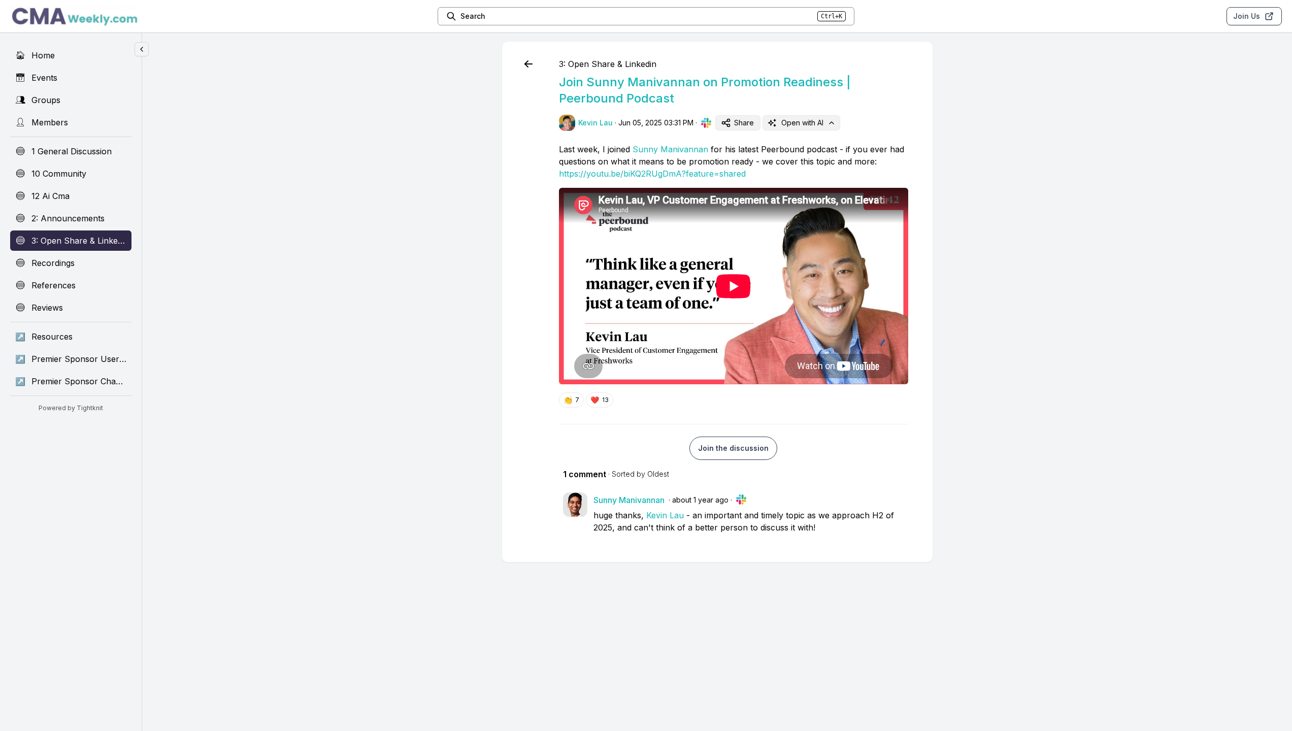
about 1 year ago (700, 499)
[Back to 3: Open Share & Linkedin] (528, 64)
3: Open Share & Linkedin (607, 64)
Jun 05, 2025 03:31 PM (655, 122)
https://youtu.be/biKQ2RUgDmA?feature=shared (652, 174)
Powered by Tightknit (71, 408)
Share (744, 122)
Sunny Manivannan (670, 149)
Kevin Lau (665, 515)
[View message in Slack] (706, 123)
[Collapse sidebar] (142, 49)
